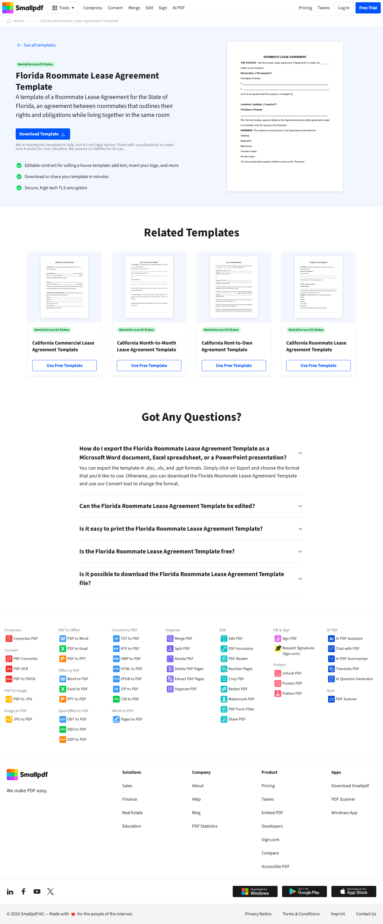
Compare (270, 853)
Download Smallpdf (350, 786)
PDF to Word (77, 638)
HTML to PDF (131, 669)
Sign (163, 8)
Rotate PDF (184, 659)
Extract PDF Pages (189, 679)
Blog (196, 813)
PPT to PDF (76, 699)
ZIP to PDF (130, 689)
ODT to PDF (77, 719)
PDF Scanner (346, 699)
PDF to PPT (76, 659)
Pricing (268, 786)
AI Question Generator (354, 679)
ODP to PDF (77, 739)
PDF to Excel (77, 649)
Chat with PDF (347, 649)
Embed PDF (272, 813)
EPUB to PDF (131, 679)
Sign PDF (289, 638)
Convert (115, 8)
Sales (127, 786)
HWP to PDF (131, 659)
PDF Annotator (241, 649)
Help (196, 799)
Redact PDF (238, 689)
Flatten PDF (292, 693)
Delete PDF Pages (189, 669)
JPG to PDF (22, 719)
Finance (129, 799)
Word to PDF (77, 679)
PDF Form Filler (241, 709)
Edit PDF (236, 638)
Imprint (338, 914)
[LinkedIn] (10, 891)
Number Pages (241, 669)
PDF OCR (20, 669)
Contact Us (366, 913)
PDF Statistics (205, 826)
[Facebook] (23, 891)
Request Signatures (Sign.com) (298, 651)
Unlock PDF (292, 673)
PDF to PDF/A (24, 679)
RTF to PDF (130, 649)
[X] (50, 891)
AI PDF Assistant (349, 638)
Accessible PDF (276, 866)
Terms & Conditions (301, 914)
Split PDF (182, 649)
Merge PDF (183, 638)
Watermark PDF (242, 699)
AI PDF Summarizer (352, 659)
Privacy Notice (258, 914)
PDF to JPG (22, 699)
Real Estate (132, 813)
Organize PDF (186, 689)
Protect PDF (292, 683)
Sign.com (270, 840)
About (198, 786)
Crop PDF (236, 679)
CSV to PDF (130, 699)
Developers (272, 826)
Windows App (344, 813)
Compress (92, 8)
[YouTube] (37, 891)
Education (131, 826)
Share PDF (237, 719)
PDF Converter (25, 659)
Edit (149, 8)
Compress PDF (25, 638)
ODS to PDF (76, 729)
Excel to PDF (77, 689)
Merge (134, 8)
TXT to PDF (130, 638)
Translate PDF (347, 669)
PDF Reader (238, 659)
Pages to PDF (131, 719)
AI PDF (179, 8)
